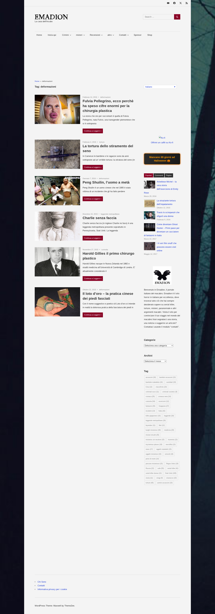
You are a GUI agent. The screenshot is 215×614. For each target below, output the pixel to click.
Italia (162, 411)
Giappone (164, 406)
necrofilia (170, 444)
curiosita (104, 250)
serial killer (172, 468)
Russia (150, 468)
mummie (172, 440)
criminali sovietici (169, 392)
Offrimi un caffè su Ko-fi (162, 142)
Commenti (159, 175)
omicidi (169, 454)
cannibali (171, 382)
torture (102, 142)
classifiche (161, 387)
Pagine (169, 175)
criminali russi (152, 392)
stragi (159, 478)
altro (110, 35)
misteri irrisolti (152, 435)
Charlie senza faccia (99, 218)
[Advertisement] (107, 56)
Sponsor (137, 35)
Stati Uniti (170, 473)
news (149, 449)
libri (162, 425)
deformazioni (105, 97)
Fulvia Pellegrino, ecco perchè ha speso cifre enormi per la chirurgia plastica (108, 106)
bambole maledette (154, 382)
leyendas (150, 425)
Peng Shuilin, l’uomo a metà (106, 182)
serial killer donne (153, 473)
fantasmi (150, 406)
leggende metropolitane (110, 214)
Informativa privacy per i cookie (52, 589)
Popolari (148, 175)
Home (39, 35)
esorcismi (164, 401)
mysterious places (154, 444)
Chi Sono (42, 582)
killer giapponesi (153, 416)
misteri (79, 35)
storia (149, 478)
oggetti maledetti (163, 449)
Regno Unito (172, 464)
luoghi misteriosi (153, 430)
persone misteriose (154, 464)
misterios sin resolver (155, 440)
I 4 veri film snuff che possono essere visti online (166, 247)
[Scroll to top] (210, 609)
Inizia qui (52, 35)
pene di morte (152, 459)
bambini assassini (167, 377)
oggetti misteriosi (153, 454)
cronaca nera (164, 396)
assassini (151, 377)
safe (161, 468)
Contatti (41, 585)
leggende (169, 416)
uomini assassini (164, 483)
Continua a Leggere (92, 131)
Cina (149, 387)
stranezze (171, 478)
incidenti (150, 411)
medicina (169, 430)
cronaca (150, 396)
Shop (149, 35)
